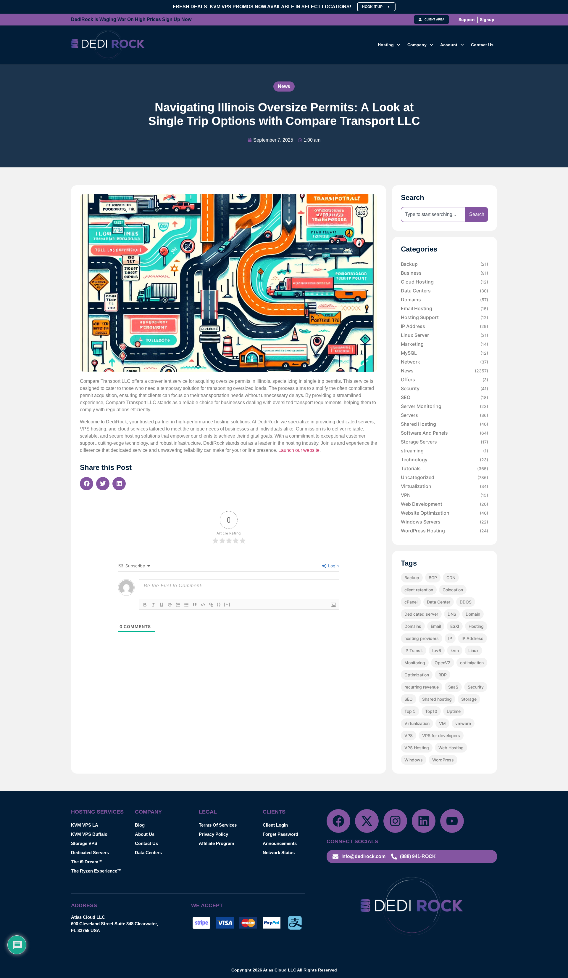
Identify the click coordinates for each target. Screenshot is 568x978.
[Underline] (161, 604)
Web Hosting (451, 747)
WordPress (443, 759)
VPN (444, 495)
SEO (444, 397)
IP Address (444, 326)
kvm (455, 650)
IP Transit (413, 650)
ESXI (454, 626)
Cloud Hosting (444, 282)
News (284, 86)
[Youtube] (452, 821)
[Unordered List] (186, 604)
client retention (418, 589)
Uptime (454, 711)
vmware (463, 723)
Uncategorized (444, 477)
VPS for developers (441, 735)
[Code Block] (203, 604)
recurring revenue (421, 686)
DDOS (466, 601)
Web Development (444, 504)
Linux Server (444, 335)
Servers (444, 415)
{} (219, 604)
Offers (444, 379)
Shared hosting (437, 699)
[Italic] (153, 604)
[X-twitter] (367, 821)
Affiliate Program (216, 843)
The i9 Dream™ (87, 861)
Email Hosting (444, 308)
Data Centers (444, 291)
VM (442, 723)
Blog (140, 824)
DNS (452, 614)
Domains (444, 299)
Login (333, 565)
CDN (450, 577)
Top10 (431, 711)
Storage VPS (84, 843)
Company (417, 44)
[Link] (211, 604)
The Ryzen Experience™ (96, 870)
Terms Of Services (218, 824)
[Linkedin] (423, 821)
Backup (444, 264)
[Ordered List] (178, 604)
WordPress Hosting (444, 531)
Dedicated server (421, 614)
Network (444, 362)
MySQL (444, 353)
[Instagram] (395, 821)
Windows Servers (444, 522)
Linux (473, 650)
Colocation (453, 589)
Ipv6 (436, 650)
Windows (413, 759)
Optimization (416, 674)
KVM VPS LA (84, 824)
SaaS (453, 686)
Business (444, 273)
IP (450, 638)
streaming (444, 451)
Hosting (386, 44)
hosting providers (421, 638)
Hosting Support (444, 317)
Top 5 (410, 711)
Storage (469, 699)
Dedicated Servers (90, 852)
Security (444, 388)
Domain (473, 614)
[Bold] (145, 604)
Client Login (275, 824)
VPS (408, 735)
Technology (444, 459)
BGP (433, 577)
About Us (144, 834)
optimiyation (472, 662)
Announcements (280, 843)
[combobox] (433, 214)
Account (448, 44)
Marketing (444, 344)
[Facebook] (338, 821)
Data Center (438, 601)
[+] (227, 604)
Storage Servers (444, 442)
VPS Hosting (416, 747)
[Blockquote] (195, 604)
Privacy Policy (213, 834)
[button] (389, 44)
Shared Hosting (444, 424)
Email (436, 626)
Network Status (279, 852)
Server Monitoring (444, 406)
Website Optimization (444, 513)
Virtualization (444, 486)
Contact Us (482, 44)
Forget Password (280, 834)
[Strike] (170, 604)
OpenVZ (443, 662)
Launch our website (299, 450)
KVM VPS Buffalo (89, 834)
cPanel (410, 601)
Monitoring (414, 662)
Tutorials (444, 468)
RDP (442, 674)
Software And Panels (444, 433)
